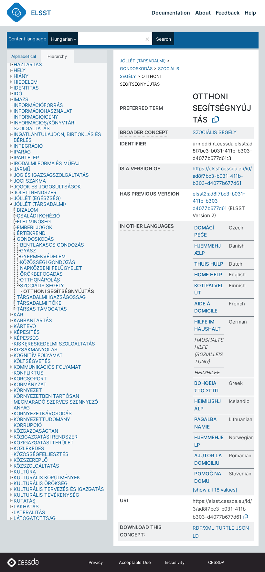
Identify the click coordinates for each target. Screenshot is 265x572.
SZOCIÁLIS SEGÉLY (215, 132)
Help (250, 12)
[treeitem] (30, 65)
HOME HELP (208, 274)
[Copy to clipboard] (215, 120)
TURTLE (225, 528)
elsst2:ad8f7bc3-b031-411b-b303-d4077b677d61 (219, 201)
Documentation (171, 12)
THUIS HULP (208, 264)
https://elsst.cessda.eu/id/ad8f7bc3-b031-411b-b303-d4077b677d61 (222, 175)
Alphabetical (23, 56)
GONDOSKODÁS (136, 68)
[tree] (57, 291)
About (203, 12)
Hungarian (62, 39)
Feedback (227, 12)
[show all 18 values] (215, 490)
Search (163, 39)
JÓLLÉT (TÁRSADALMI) (143, 60)
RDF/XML (203, 528)
